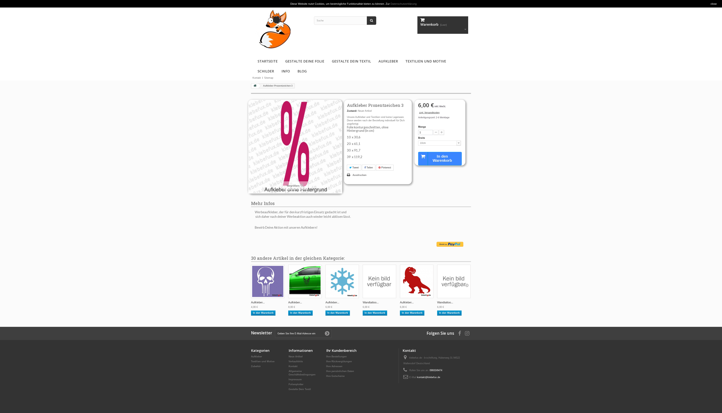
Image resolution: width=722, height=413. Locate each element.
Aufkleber (388, 61)
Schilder (266, 71)
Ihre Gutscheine (335, 376)
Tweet (355, 167)
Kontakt (257, 77)
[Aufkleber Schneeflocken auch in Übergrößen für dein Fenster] (342, 281)
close (714, 3)
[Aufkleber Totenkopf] (267, 281)
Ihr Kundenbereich (341, 350)
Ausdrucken (359, 175)
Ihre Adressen (334, 366)
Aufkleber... (258, 302)
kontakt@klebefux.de (428, 377)
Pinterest (386, 167)
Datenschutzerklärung (404, 3)
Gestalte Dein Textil (351, 61)
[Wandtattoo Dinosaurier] (379, 281)
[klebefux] (272, 28)
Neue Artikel (296, 356)
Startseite (268, 61)
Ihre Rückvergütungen (339, 361)
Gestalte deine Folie (304, 61)
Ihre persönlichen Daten (340, 371)
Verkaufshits (296, 361)
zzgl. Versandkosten (429, 112)
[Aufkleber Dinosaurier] (416, 281)
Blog (302, 71)
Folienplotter (296, 384)
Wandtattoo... (371, 302)
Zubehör (256, 366)
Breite (422, 137)
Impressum (295, 379)
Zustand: (352, 110)
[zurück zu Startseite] (255, 86)
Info (285, 71)
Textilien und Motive (425, 61)
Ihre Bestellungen (336, 356)
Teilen (369, 167)
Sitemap (268, 77)
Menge (422, 126)
